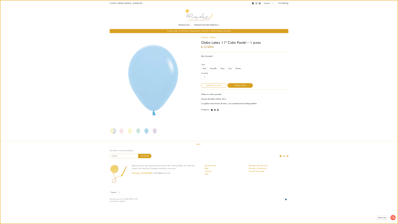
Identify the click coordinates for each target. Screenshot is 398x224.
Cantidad (204, 73)
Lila (230, 68)
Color (203, 65)
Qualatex (204, 37)
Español (267, 3)
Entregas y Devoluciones (258, 166)
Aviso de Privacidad (256, 171)
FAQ (206, 174)
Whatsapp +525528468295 (142, 173)
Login (113, 3)
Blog (206, 168)
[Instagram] (256, 3)
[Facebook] (253, 3)
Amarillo (213, 68)
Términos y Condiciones (258, 168)
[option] (113, 131)
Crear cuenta (124, 3)
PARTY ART (133, 199)
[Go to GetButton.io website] (393, 222)
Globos (213, 37)
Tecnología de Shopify (117, 201)
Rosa (222, 68)
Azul (204, 68)
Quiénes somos (210, 166)
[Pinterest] (260, 3)
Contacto (208, 171)
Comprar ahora (240, 85)
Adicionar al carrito (213, 85)
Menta (238, 68)
